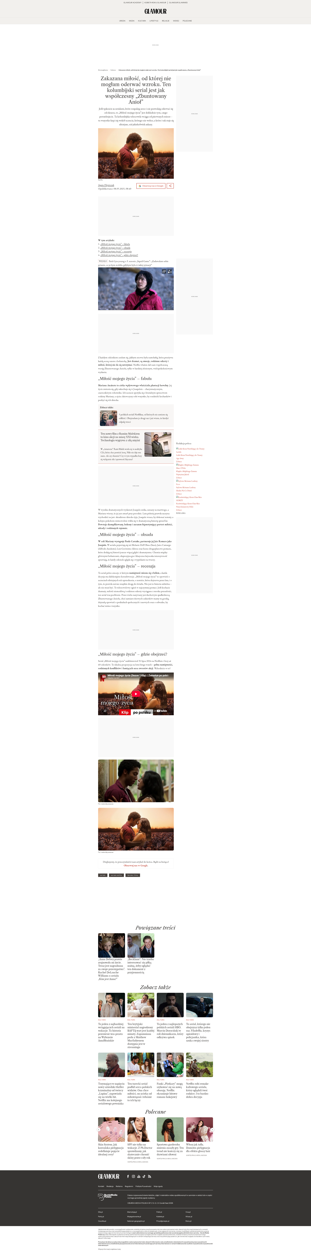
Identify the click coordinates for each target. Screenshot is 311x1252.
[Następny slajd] (212, 1129)
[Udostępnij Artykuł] (170, 186)
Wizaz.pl (189, 1216)
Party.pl (101, 1216)
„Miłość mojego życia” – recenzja (116, 251)
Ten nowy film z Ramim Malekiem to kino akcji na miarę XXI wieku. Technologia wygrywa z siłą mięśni (120, 437)
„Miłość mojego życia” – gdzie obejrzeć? (119, 255)
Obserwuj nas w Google (152, 186)
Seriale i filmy (132, 875)
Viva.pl (188, 1212)
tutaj (118, 1249)
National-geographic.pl (136, 1221)
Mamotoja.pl (132, 1212)
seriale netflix (116, 875)
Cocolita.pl (102, 1221)
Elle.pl (100, 1212)
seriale (102, 875)
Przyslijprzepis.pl (162, 1221)
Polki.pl (159, 1212)
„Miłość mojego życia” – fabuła (115, 244)
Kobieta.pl (160, 1216)
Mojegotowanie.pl (134, 1216)
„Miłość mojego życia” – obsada (115, 247)
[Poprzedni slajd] (99, 1129)
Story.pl (188, 1221)
